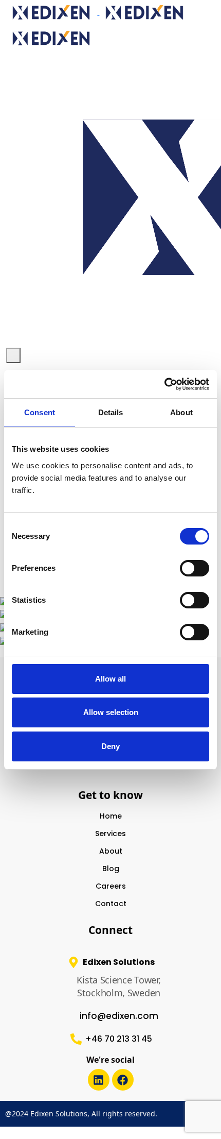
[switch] (194, 568)
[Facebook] (123, 1080)
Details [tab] (110, 412)
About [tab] (181, 412)
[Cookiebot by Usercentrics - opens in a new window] (164, 384)
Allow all (110, 678)
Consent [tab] (39, 412)
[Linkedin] (98, 1080)
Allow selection (110, 712)
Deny (110, 746)
